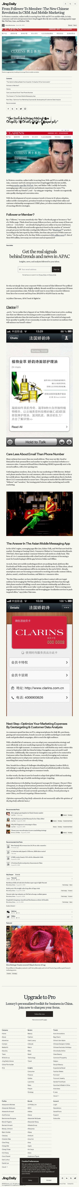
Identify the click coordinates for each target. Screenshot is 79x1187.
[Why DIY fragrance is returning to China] (8, 826)
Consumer (31, 1071)
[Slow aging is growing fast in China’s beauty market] (8, 814)
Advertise (5, 1040)
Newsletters (57, 1108)
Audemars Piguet (33, 1156)
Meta (29, 1051)
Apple (30, 1146)
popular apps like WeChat (23, 185)
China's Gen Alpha (59, 1040)
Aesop (30, 1115)
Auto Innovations (59, 1033)
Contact (4, 1044)
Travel (30, 1061)
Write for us (6, 1058)
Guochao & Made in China (61, 1085)
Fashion (9, 973)
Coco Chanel (6, 1156)
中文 (3, 1068)
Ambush (30, 1136)
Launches (31, 1082)
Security (5, 1051)
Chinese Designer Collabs (61, 1044)
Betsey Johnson (7, 1129)
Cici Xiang (5, 1153)
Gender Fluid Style (59, 1082)
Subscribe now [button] (39, 1014)
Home (4, 1033)
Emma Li (13, 832)
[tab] (17, 874)
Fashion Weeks (58, 1071)
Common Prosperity (60, 1058)
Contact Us (70, 1183)
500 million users (57, 235)
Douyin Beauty (58, 1064)
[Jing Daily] (9, 4)
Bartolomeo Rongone (9, 1118)
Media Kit (5, 1047)
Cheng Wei (5, 1146)
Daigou (55, 1061)
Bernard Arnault (7, 1125)
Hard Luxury (32, 1040)
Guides (30, 1078)
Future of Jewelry (59, 1078)
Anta (29, 1142)
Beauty (70, 25)
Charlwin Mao (6, 1139)
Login (45, 1020)
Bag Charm (57, 1037)
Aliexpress (31, 1129)
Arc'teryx (31, 1149)
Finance (70, 890)
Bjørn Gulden (6, 1132)
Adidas (30, 1111)
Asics (29, 1153)
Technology (65, 885)
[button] (65, 4)
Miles (18, 832)
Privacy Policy (42, 275)
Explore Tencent (10, 906)
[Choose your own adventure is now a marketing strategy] (8, 832)
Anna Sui (31, 1139)
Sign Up (56, 269)
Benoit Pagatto (7, 1122)
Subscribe (56, 1118)
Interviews (56, 1089)
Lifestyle (30, 1044)
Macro (30, 1047)
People (30, 1089)
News (75, 25)
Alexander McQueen (8, 1108)
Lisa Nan (13, 815)
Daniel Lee (5, 1163)
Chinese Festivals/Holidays (62, 1047)
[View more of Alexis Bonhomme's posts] (3, 25)
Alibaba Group (32, 1125)
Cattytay (5, 1136)
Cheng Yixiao (6, 1149)
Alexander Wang (33, 1122)
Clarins (11, 307)
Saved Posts (57, 1111)
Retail (29, 1054)
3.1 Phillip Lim (32, 1105)
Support (56, 1115)
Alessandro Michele (8, 1105)
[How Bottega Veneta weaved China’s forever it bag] (39, 944)
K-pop (55, 1092)
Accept (48, 1180)
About (4, 1037)
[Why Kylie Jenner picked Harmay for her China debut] (8, 820)
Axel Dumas (6, 1115)
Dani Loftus (6, 1160)
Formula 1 (56, 1075)
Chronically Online (59, 1051)
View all (55, 1096)
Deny (30, 1180)
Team (4, 1054)
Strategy (70, 815)
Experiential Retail (67, 821)
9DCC (29, 1108)
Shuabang (57, 230)
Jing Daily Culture (8, 1061)
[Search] (70, 4)
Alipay (30, 1132)
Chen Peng (5, 1142)
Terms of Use (52, 275)
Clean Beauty (57, 1054)
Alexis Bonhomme (10, 25)
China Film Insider (8, 1064)
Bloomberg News (10, 885)
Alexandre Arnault (8, 1111)
